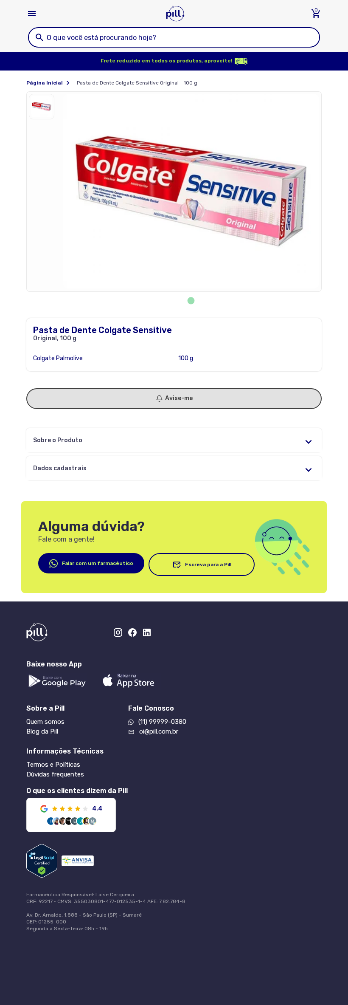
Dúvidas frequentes (55, 774)
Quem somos (45, 722)
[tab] (191, 301)
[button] (44, 109)
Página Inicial (44, 83)
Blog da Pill (42, 731)
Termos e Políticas (53, 764)
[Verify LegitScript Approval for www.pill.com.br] (41, 861)
